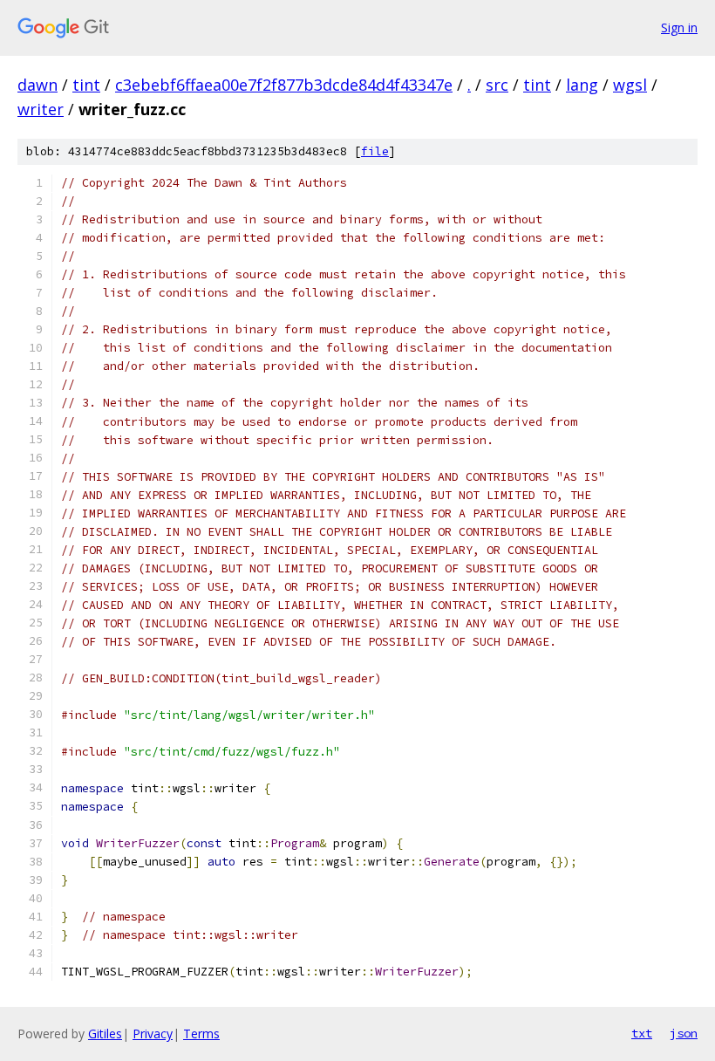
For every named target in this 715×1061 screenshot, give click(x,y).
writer (40, 109)
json (684, 1033)
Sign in (679, 27)
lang (582, 84)
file (375, 151)
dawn (37, 84)
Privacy (153, 1033)
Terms (201, 1033)
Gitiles (105, 1033)
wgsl (630, 84)
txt (641, 1033)
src (497, 84)
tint (86, 84)
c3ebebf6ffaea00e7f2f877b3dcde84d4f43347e (284, 84)
